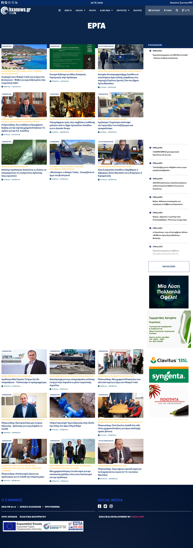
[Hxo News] (16, 11)
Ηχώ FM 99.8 (8, 507)
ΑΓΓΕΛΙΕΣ (155, 10)
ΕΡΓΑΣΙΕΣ (4, 74)
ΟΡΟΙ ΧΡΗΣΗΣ (9, 517)
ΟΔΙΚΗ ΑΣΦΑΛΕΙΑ (134, 71)
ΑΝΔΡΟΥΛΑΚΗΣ (114, 71)
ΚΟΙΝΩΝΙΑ (54, 142)
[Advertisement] (170, 100)
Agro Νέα (105, 10)
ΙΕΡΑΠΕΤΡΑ (7, 46)
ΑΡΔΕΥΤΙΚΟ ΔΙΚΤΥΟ (17, 122)
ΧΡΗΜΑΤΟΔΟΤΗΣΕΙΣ (21, 119)
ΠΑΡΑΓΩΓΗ (79, 71)
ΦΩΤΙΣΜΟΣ (79, 167)
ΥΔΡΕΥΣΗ (65, 420)
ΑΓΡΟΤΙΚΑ (16, 420)
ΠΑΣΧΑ (27, 468)
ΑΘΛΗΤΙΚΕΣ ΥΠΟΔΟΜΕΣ (69, 468)
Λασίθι (80, 10)
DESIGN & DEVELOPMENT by (121, 517)
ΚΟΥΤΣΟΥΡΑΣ (74, 466)
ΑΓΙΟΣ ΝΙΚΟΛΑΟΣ (106, 46)
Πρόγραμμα (52, 507)
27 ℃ (187, 10)
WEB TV (68, 10)
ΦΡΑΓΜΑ (117, 422)
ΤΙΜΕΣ (169, 10)
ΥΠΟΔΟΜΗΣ (129, 376)
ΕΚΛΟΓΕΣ (137, 10)
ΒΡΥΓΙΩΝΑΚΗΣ (55, 169)
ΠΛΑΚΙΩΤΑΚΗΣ (103, 376)
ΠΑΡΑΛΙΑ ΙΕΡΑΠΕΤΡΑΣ (86, 376)
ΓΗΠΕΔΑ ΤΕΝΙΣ (55, 468)
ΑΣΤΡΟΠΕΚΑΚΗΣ (76, 420)
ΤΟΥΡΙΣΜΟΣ (37, 71)
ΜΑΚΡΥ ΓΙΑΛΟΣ (26, 71)
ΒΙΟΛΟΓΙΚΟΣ (13, 74)
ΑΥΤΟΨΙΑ (123, 71)
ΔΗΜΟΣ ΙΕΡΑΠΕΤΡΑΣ (8, 71)
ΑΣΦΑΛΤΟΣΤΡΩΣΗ (67, 169)
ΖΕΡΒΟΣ (129, 167)
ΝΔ (23, 468)
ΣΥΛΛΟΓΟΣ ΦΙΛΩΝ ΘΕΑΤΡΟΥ (64, 71)
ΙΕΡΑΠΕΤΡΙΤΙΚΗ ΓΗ (37, 420)
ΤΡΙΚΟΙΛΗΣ (73, 376)
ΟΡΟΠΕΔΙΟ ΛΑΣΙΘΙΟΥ (57, 119)
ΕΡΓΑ (18, 71)
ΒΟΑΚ (19, 468)
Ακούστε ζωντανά (179, 2)
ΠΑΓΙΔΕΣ (123, 119)
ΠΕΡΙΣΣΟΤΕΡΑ (168, 266)
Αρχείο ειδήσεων (30, 507)
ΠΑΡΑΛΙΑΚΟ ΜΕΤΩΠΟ (32, 122)
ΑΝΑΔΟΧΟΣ (87, 119)
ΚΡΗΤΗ (92, 10)
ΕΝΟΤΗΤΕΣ (122, 10)
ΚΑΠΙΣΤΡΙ (25, 167)
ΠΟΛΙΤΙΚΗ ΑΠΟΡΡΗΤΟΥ (33, 517)
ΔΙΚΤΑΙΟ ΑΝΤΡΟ (76, 119)
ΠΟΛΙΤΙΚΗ (54, 94)
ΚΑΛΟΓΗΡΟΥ (137, 422)
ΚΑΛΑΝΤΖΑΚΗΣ (26, 376)
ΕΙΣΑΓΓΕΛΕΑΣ (120, 167)
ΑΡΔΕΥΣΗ (17, 167)
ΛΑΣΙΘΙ (100, 71)
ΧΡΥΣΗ (15, 466)
